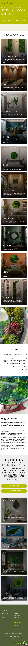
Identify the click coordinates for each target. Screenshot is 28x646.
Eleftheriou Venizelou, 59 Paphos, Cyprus (12, 633)
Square (5, 578)
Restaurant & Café (11, 57)
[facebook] (17, 623)
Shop (3, 615)
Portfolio (17, 613)
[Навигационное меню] (26, 3)
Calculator (17, 615)
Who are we (5, 613)
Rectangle (7, 526)
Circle (5, 552)
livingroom (8, 218)
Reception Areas (10, 111)
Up (13, 638)
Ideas (3, 617)
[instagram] (15, 623)
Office (6, 137)
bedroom (7, 272)
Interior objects (9, 500)
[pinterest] (20, 623)
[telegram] (15, 626)
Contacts (4, 622)
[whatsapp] (17, 626)
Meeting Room (9, 85)
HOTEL (5, 165)
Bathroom (7, 245)
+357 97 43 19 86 (14, 632)
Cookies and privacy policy (7, 624)
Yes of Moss (4, 29)
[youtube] (22, 623)
